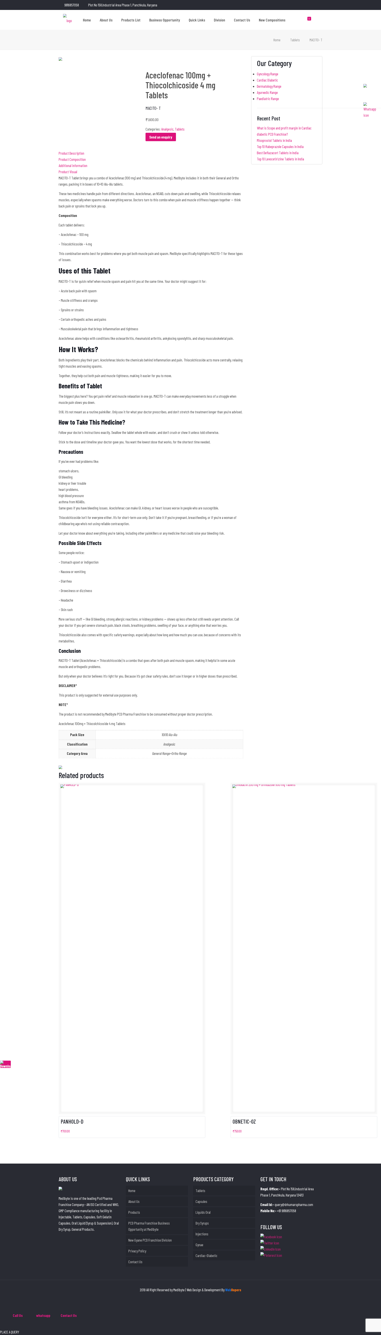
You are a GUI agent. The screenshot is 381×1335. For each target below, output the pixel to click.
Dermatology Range (269, 86)
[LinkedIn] (308, 5)
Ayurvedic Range (267, 92)
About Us (134, 1201)
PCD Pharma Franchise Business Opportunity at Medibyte (149, 1226)
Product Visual (68, 171)
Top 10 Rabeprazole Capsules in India (280, 146)
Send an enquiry (160, 137)
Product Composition (72, 159)
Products (134, 1212)
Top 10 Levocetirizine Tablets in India (280, 159)
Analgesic (167, 129)
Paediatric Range (268, 98)
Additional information (73, 165)
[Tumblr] (320, 5)
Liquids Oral (203, 1212)
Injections (202, 1234)
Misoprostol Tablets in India (274, 140)
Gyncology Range (267, 74)
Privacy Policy (137, 1251)
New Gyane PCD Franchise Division (150, 1240)
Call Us (18, 1315)
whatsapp (43, 1315)
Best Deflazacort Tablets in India (278, 152)
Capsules (201, 1201)
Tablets (295, 40)
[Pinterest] (314, 5)
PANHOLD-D (72, 1121)
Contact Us (135, 1261)
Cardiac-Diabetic (206, 1255)
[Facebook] (302, 5)
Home (276, 40)
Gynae (199, 1244)
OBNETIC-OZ (244, 1121)
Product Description (71, 153)
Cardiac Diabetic (267, 80)
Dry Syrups (202, 1223)
